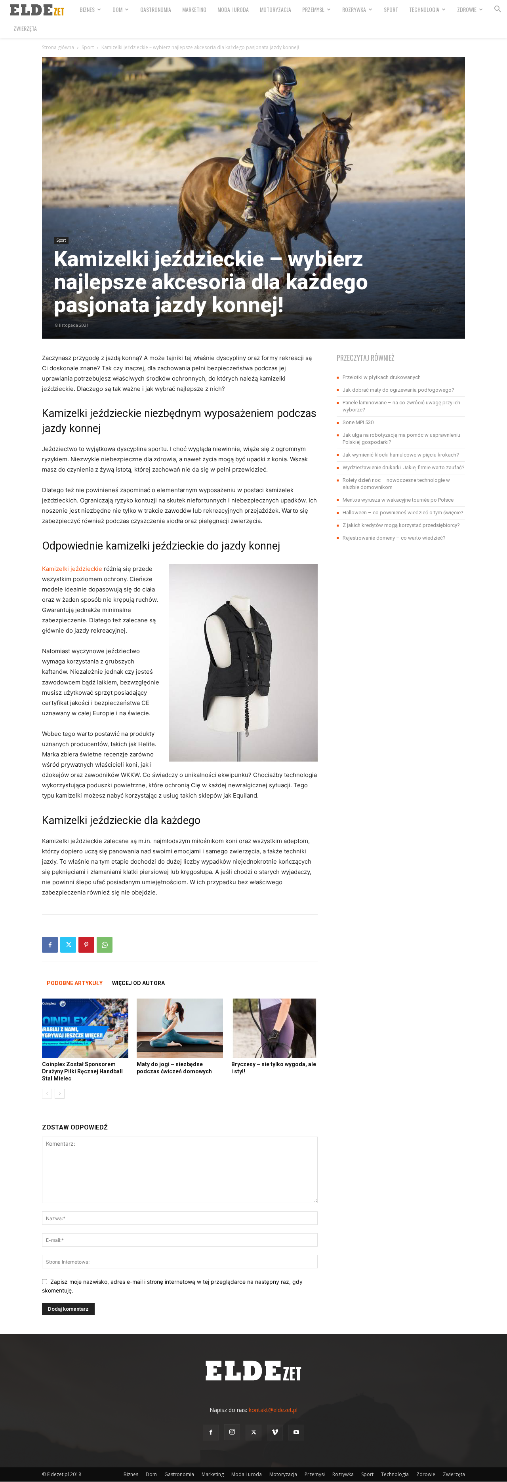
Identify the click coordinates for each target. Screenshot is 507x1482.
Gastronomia (155, 9)
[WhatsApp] (104, 945)
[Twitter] (68, 945)
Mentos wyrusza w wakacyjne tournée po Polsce (398, 500)
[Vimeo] (275, 1432)
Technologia (424, 9)
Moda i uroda (233, 9)
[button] (497, 10)
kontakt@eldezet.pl (273, 1410)
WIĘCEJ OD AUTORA (138, 983)
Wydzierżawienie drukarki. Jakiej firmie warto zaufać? (404, 467)
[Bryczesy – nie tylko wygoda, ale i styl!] (274, 1028)
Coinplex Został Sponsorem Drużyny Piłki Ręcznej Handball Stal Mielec (82, 1071)
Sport (391, 9)
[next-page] (60, 1094)
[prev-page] (47, 1094)
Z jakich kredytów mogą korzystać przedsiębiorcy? (401, 525)
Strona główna (58, 47)
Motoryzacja (275, 9)
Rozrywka (354, 9)
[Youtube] (296, 1432)
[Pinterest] (86, 945)
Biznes (87, 9)
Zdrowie (467, 9)
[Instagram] (232, 1432)
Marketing (194, 9)
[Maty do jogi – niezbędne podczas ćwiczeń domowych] (180, 1028)
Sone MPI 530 (358, 422)
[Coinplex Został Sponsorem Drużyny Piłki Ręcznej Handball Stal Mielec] (85, 1028)
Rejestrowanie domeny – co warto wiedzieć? (394, 538)
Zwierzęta (25, 28)
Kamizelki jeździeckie (72, 568)
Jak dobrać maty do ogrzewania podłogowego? (398, 390)
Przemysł (313, 9)
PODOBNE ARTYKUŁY (75, 983)
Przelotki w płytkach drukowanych (382, 377)
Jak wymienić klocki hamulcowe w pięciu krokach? (401, 455)
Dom (117, 9)
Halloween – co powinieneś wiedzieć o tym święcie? (403, 512)
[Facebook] (50, 945)
